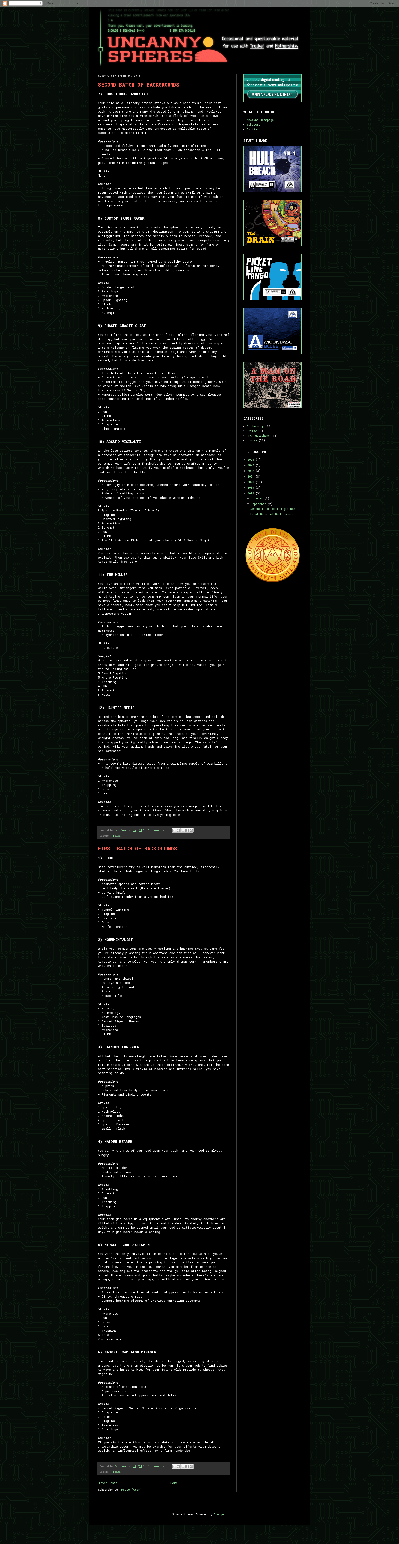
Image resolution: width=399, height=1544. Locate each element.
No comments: (157, 830)
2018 (252, 493)
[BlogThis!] (178, 830)
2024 (252, 465)
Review (252, 431)
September (259, 504)
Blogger (219, 1514)
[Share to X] (182, 830)
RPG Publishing (258, 435)
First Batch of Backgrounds (137, 848)
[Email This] (174, 830)
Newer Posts (108, 1483)
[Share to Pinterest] (191, 830)
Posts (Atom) (131, 1489)
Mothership (255, 426)
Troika (116, 835)
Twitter (253, 129)
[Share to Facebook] (187, 830)
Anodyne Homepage (260, 120)
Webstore (253, 124)
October (257, 498)
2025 (252, 459)
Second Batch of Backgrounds (138, 84)
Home (174, 1483)
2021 (252, 476)
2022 (252, 470)
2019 (252, 487)
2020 (252, 482)
